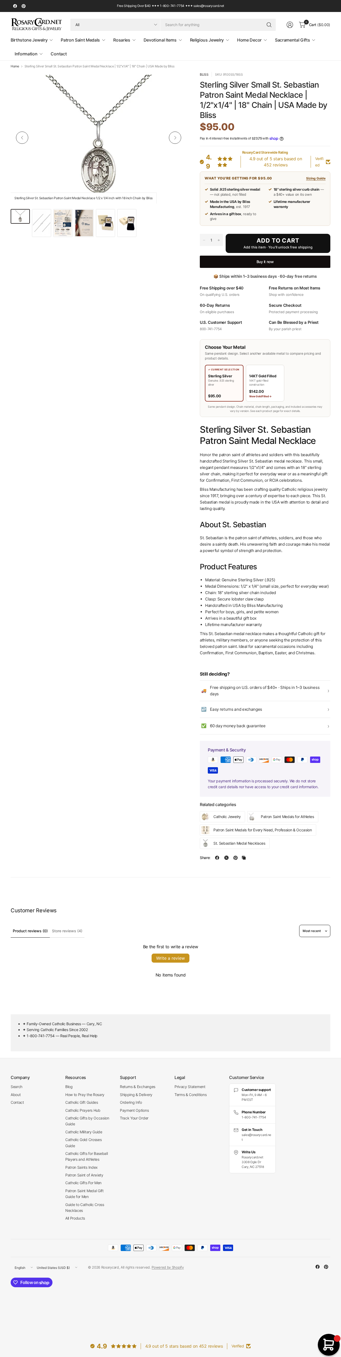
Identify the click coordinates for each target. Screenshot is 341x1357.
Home (15, 66)
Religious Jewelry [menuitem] (207, 40)
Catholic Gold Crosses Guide (83, 1142)
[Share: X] (226, 857)
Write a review (170, 958)
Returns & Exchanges (137, 1086)
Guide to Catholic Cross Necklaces (84, 1207)
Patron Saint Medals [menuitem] (80, 40)
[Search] (269, 25)
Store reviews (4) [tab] (67, 931)
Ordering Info (131, 1102)
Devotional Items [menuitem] (160, 40)
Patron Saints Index (81, 1167)
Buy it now (265, 261)
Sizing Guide (316, 178)
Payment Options (134, 1110)
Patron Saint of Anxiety (84, 1175)
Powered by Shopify (168, 1267)
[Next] (175, 138)
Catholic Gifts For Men (83, 1182)
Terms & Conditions (190, 1094)
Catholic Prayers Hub (82, 1110)
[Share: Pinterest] (235, 857)
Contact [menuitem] (59, 53)
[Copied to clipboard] (243, 857)
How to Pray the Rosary (84, 1094)
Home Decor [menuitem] (249, 40)
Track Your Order (134, 1118)
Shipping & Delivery (136, 1094)
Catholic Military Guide (83, 1132)
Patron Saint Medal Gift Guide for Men (84, 1193)
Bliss (204, 74)
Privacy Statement (189, 1086)
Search (16, 1086)
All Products (75, 1218)
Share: (205, 858)
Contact (17, 1102)
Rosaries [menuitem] (121, 40)
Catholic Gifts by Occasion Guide (87, 1121)
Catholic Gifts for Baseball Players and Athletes (86, 1156)
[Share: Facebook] (217, 857)
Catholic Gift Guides (81, 1102)
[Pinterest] (23, 6)
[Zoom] (176, 82)
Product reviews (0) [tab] (30, 931)
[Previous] (22, 138)
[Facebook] (15, 6)
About (16, 1094)
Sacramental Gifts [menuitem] (292, 40)
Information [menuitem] (26, 53)
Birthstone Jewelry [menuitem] (29, 40)
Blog (69, 1086)
